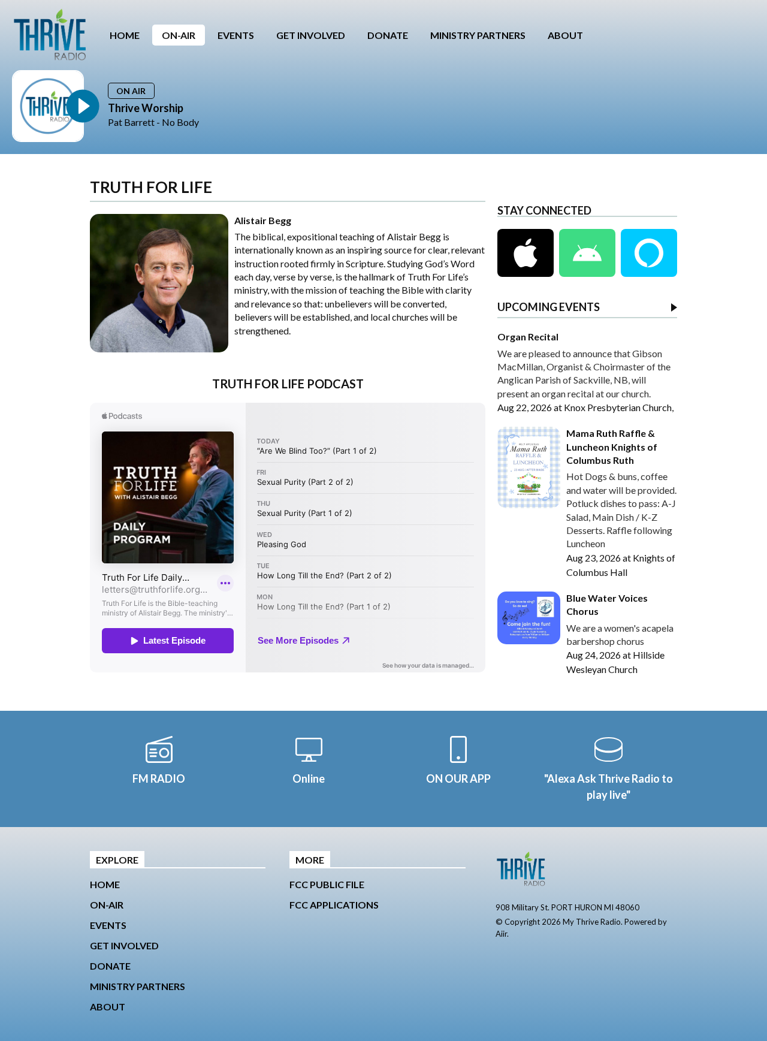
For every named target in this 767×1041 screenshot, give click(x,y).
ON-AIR (178, 35)
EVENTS (236, 35)
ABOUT (565, 35)
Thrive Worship (145, 107)
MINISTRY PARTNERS (478, 35)
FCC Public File (326, 884)
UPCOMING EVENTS (548, 307)
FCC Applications (334, 904)
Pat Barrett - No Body (153, 122)
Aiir (501, 934)
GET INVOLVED (310, 35)
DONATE (387, 35)
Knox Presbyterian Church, (619, 407)
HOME (125, 35)
